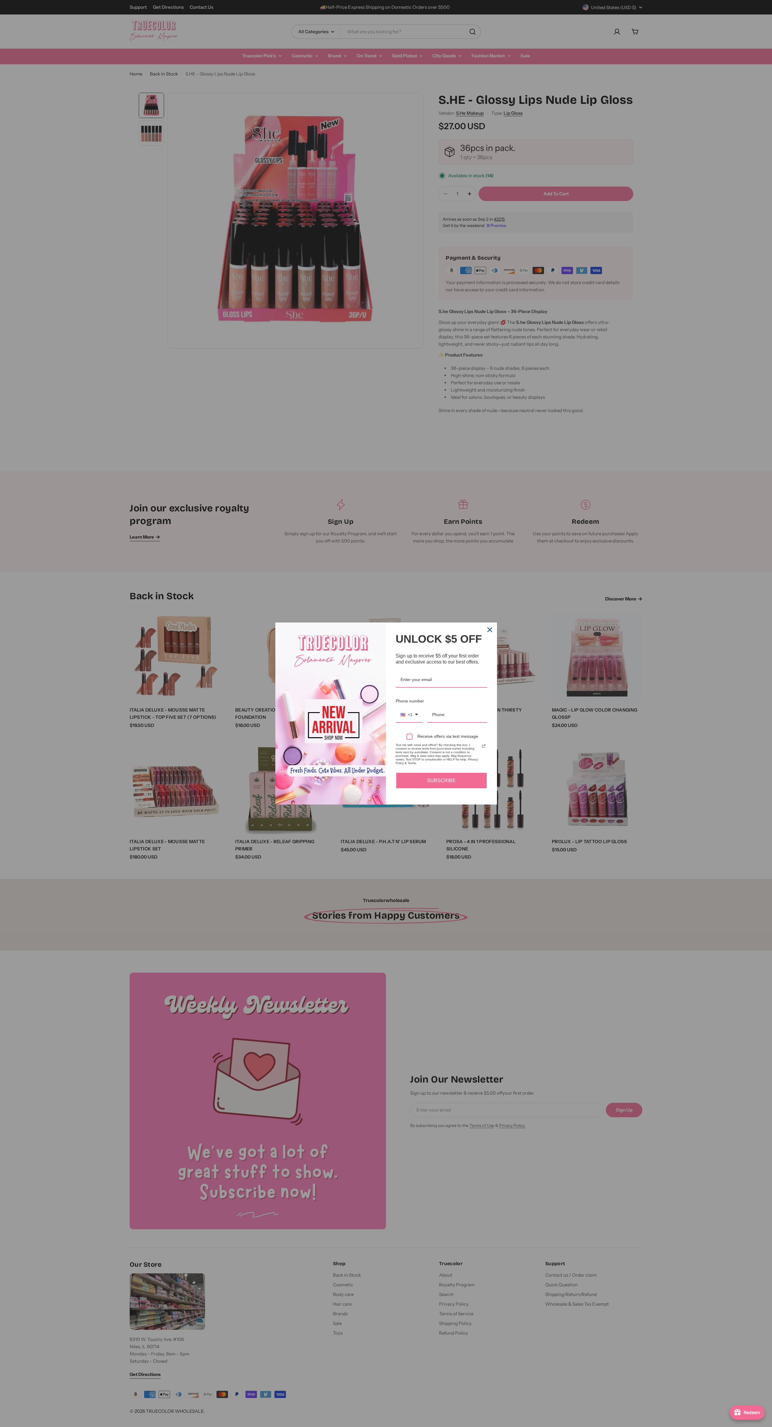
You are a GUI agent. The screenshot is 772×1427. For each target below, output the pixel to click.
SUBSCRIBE (441, 780)
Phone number (410, 701)
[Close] (489, 629)
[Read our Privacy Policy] (483, 746)
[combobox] (409, 715)
